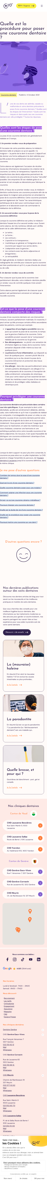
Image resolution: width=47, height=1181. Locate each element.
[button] (18, 930)
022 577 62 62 (9, 1085)
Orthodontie (9, 1003)
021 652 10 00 (9, 1126)
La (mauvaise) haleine (18, 666)
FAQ (5, 1014)
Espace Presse (10, 1017)
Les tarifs (7, 1001)
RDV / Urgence (24, 6)
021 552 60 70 (9, 1105)
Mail (4, 1047)
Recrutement (9, 998)
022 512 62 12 (8, 1044)
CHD (8, 1075)
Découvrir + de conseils (15, 632)
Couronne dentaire (8, 95)
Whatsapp (7, 1050)
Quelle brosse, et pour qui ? (20, 772)
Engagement (9, 1006)
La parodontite (19, 719)
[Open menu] (41, 5)
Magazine (8, 1011)
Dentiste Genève (10, 1029)
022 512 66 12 (9, 1065)
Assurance (8, 1009)
